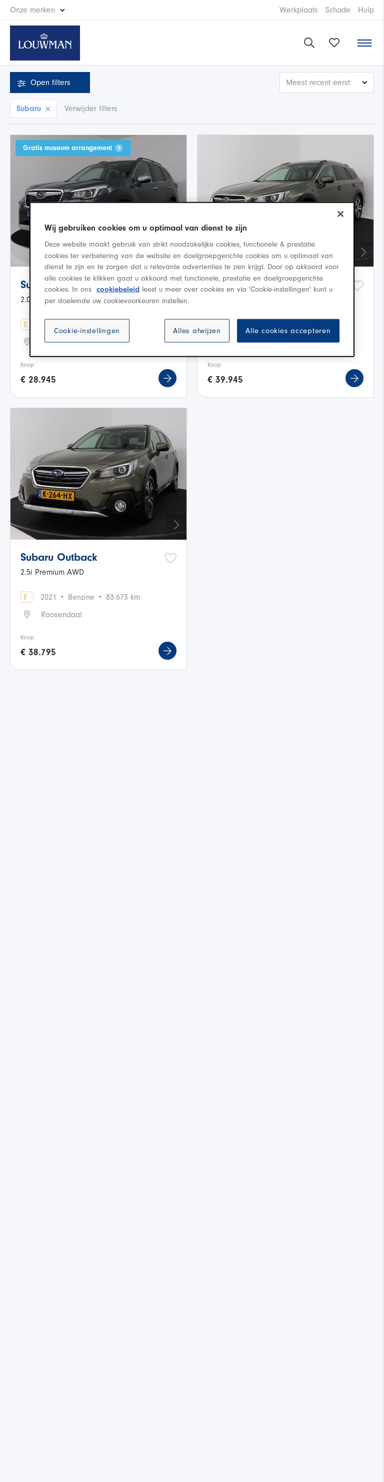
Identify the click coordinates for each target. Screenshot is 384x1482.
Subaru (28, 108)
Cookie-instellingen (87, 331)
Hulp (366, 10)
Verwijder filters (91, 108)
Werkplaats (299, 10)
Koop (27, 364)
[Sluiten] (341, 214)
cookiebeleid (118, 289)
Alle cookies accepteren (288, 331)
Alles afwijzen (197, 331)
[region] (192, 279)
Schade (338, 10)
